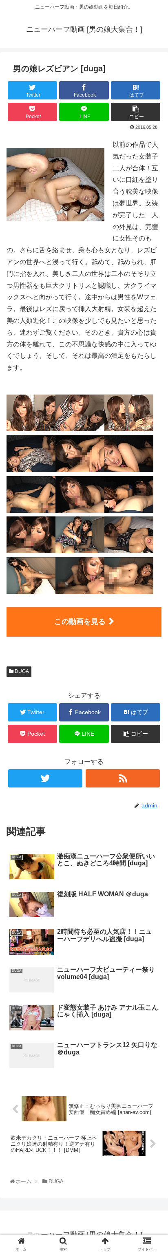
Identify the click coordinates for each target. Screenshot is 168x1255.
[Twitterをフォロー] (45, 778)
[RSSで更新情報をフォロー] (123, 778)
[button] (152, 883)
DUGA (21, 671)
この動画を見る (80, 622)
